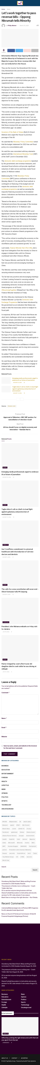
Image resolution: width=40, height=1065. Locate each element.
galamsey (14, 832)
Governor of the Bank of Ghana (12, 132)
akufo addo (27, 821)
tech (29, 853)
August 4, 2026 (6, 594)
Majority (32, 839)
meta (4, 842)
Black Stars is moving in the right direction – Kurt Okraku (20, 897)
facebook (6, 832)
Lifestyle (5, 785)
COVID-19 (21, 828)
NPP (4, 846)
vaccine (29, 857)
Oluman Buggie (13, 846)
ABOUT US (5, 1058)
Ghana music (31, 832)
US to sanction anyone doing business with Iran (17, 890)
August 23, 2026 (17, 382)
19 (24, 393)
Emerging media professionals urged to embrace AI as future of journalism (25, 379)
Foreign (6, 622)
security (12, 853)
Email (4, 727)
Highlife (11, 839)
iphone (25, 839)
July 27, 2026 (5, 671)
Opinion (4, 793)
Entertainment (8, 773)
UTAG (22, 857)
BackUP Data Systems (29, 1061)
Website (4, 736)
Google (21, 835)
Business (5, 766)
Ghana (22, 832)
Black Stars (6, 828)
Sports (4, 801)
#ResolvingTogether (9, 290)
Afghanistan (13, 821)
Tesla (35, 853)
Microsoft (11, 842)
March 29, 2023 (24, 25)
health (5, 839)
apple (12, 825)
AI (20, 821)
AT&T (18, 825)
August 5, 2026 (6, 557)
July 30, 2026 (5, 631)
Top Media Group (8, 857)
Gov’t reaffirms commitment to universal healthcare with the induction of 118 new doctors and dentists (17, 551)
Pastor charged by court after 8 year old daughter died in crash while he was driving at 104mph (19, 666)
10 (13, 594)
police (5, 849)
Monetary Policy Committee (23, 142)
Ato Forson (26, 825)
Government (30, 835)
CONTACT (14, 1058)
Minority (19, 842)
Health (5, 545)
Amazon (5, 825)
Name (4, 718)
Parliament (32, 846)
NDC (33, 842)
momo (27, 842)
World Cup (6, 860)
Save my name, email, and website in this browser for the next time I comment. (20, 747)
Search (4, 867)
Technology (6, 805)
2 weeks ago (5, 1042)
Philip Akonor (12, 25)
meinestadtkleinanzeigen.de (11, 908)
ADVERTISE (24, 1058)
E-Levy (29, 828)
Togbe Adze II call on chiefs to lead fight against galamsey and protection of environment (25, 389)
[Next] (21, 399)
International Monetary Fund (23, 154)
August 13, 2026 (17, 393)
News (8, 9)
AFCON (5, 821)
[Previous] (18, 399)
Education (6, 770)
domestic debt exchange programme (18, 161)
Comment (6, 693)
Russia (5, 853)
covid (14, 828)
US (17, 857)
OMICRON (23, 846)
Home (3, 9)
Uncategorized (8, 809)
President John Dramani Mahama (20, 849)
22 (24, 382)
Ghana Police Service (9, 835)
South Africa (21, 853)
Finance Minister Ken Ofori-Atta (21, 248)
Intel (18, 839)
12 (13, 557)
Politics (5, 797)
